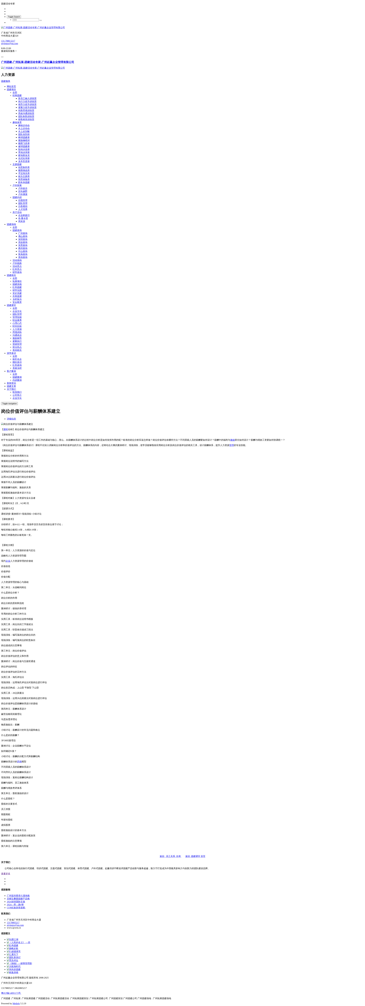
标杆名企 (17, 359)
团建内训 (17, 197)
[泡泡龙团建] (14, 969)
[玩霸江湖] (12, 939)
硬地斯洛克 (24, 155)
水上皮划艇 (24, 131)
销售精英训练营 (26, 119)
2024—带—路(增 (15, 904)
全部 (15, 92)
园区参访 (17, 362)
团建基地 (17, 230)
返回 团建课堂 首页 (195, 856)
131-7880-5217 (8, 41)
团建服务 (5, 81)
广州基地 (22, 233)
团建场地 (11, 224)
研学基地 (17, 272)
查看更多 (5, 873)
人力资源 (17, 329)
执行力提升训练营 (27, 101)
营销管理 (17, 344)
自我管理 (22, 200)
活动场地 (17, 260)
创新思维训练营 (26, 110)
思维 (19, 761)
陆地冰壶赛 (24, 149)
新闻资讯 (11, 383)
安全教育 (17, 302)
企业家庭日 (24, 215)
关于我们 (11, 389)
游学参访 (11, 353)
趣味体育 (17, 122)
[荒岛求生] (12, 960)
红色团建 (17, 287)
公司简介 (17, 395)
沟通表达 (17, 335)
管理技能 (17, 317)
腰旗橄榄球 (24, 140)
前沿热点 (17, 347)
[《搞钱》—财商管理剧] (19, 963)
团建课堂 (11, 305)
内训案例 (17, 380)
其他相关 (17, 350)
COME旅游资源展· (16, 907)
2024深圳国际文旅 (16, 901)
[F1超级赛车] (14, 951)
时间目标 (17, 326)
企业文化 (17, 311)
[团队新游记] (14, 957)
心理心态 (17, 323)
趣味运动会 (24, 125)
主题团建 (17, 164)
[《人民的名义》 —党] (18, 942)
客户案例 (11, 371)
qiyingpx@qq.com (9, 43)
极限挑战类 (24, 170)
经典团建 (17, 95)
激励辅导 (17, 338)
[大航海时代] (14, 966)
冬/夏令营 (23, 218)
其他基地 (22, 257)
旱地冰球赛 (24, 152)
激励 (232, 440)
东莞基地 (22, 245)
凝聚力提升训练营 (27, 107)
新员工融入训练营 (27, 98)
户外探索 (17, 185)
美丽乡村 (17, 368)
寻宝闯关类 (24, 173)
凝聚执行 (17, 341)
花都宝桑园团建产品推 (18, 898)
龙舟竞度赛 (24, 161)
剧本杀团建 (24, 182)
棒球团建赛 (24, 137)
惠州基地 (22, 248)
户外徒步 (22, 188)
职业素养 (17, 320)
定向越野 (22, 191)
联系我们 (17, 392)
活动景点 (17, 266)
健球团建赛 (24, 146)
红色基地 (17, 365)
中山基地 (22, 251)
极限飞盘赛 (24, 143)
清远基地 (22, 242)
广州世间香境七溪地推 (18, 895)
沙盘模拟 (22, 206)
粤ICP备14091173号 (11, 993)
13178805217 (13, 922)
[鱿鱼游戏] (12, 972)
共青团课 (17, 296)
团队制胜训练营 (26, 116)
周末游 (21, 221)
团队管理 (22, 203)
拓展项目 (17, 281)
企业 (8, 561)
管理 (231, 445)
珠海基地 (22, 254)
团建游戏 (17, 284)
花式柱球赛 (24, 158)
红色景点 (17, 269)
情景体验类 (24, 179)
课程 (5, 429)
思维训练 (17, 332)
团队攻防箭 (24, 134)
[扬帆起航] (12, 948)
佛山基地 (22, 236)
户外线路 (17, 263)
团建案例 (17, 377)
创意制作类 (24, 167)
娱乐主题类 (24, 176)
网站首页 (11, 86)
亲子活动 (17, 212)
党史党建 (17, 293)
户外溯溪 (22, 194)
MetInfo (16, 1003)
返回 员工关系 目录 (170, 856)
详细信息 (11, 419)
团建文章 (11, 386)
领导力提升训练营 (27, 104)
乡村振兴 (17, 299)
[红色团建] (12, 945)
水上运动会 (24, 128)
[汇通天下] (12, 954)
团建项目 (11, 89)
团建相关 (11, 275)
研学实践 (17, 290)
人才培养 (22, 209)
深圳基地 (22, 239)
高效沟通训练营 (26, 113)
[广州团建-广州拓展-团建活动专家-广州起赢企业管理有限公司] (182, 27)
